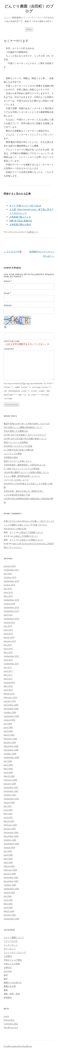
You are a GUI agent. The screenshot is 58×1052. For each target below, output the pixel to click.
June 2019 (8, 592)
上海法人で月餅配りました (31, 532)
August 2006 (9, 847)
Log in (6, 1016)
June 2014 (8, 629)
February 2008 (10, 779)
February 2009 (10, 738)
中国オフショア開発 (13, 960)
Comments (11, 1023)
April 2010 (8, 689)
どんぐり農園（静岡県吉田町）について (22, 476)
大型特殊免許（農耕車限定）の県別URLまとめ (24, 464)
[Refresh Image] (5, 327)
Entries (9, 1020)
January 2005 (10, 915)
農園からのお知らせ (13, 982)
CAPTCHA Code (11, 341)
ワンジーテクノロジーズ (15, 952)
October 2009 (10, 712)
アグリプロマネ (11, 941)
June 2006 (8, 855)
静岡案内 (8, 997)
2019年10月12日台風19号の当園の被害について (25, 438)
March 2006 (9, 866)
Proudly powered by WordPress (18, 1046)
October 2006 (10, 840)
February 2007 (10, 825)
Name (8, 281)
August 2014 (9, 622)
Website (8, 305)
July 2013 (8, 644)
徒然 (6, 975)
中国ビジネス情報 (12, 963)
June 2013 (8, 648)
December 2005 (11, 877)
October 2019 (10, 577)
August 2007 (9, 802)
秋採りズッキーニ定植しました (18, 461)
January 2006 (10, 873)
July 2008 (8, 761)
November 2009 (11, 708)
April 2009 (8, 731)
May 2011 (8, 674)
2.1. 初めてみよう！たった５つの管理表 (21, 468)
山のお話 (8, 971)
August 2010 (9, 682)
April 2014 (8, 633)
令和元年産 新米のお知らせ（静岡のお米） (24, 491)
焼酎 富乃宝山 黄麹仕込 (20, 220)
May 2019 (8, 596)
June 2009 (8, 727)
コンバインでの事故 (13, 453)
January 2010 (10, 701)
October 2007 (10, 794)
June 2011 (8, 671)
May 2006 (8, 858)
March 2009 (9, 734)
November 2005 (11, 881)
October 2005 (10, 885)
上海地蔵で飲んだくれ (20, 216)
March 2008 (9, 776)
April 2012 (8, 659)
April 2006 (8, 862)
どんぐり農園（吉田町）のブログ (29, 8)
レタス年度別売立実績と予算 (17, 494)
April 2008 (8, 772)
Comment (9, 348)
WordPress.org (11, 1027)
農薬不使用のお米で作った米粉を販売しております (27, 423)
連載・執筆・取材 (12, 993)
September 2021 (11, 569)
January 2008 (10, 783)
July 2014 (8, 626)
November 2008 (11, 749)
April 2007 (8, 817)
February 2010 (10, 697)
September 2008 (11, 757)
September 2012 (11, 656)
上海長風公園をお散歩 (20, 224)
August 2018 (9, 603)
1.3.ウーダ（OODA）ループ (16, 479)
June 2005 (8, 900)
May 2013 (8, 652)
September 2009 (11, 716)
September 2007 (11, 798)
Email (7, 293)
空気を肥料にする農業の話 (16, 431)
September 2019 (11, 581)
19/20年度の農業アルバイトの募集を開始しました (26, 472)
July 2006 (8, 851)
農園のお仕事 (10, 986)
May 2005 (8, 903)
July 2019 (8, 588)
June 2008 (8, 764)
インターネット (11, 945)
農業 (6, 990)
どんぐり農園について (14, 937)
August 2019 (9, 584)
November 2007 (11, 791)
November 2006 (11, 836)
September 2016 (11, 607)
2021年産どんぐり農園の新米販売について (23, 427)
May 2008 (8, 768)
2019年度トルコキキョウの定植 (18, 446)
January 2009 (10, 742)
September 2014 (11, 618)
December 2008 (11, 746)
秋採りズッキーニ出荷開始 (16, 442)
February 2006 (10, 870)
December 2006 (11, 832)
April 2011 (8, 678)
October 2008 (10, 753)
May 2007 (8, 813)
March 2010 (9, 693)
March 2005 (9, 911)
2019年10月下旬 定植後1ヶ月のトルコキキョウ (25, 434)
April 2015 (8, 614)
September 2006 (11, 843)
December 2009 (11, 704)
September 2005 (11, 888)
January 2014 (10, 641)
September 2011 (11, 663)
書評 (6, 978)
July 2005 (8, 896)
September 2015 (11, 611)
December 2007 (11, 787)
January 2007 (10, 828)
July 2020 (8, 573)
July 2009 (8, 723)
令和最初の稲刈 (11, 457)
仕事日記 (31, 232)
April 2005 (8, 907)
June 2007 (8, 809)
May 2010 (8, 686)
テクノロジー (10, 948)
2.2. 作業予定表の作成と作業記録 (18, 449)
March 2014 (9, 637)
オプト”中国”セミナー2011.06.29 (25, 205)
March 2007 (9, 821)
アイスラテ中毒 (13, 251)
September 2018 (11, 599)
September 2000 (11, 918)
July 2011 (8, 667)
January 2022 (10, 566)
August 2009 (9, 719)
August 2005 (9, 892)
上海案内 (8, 956)
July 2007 (8, 806)
